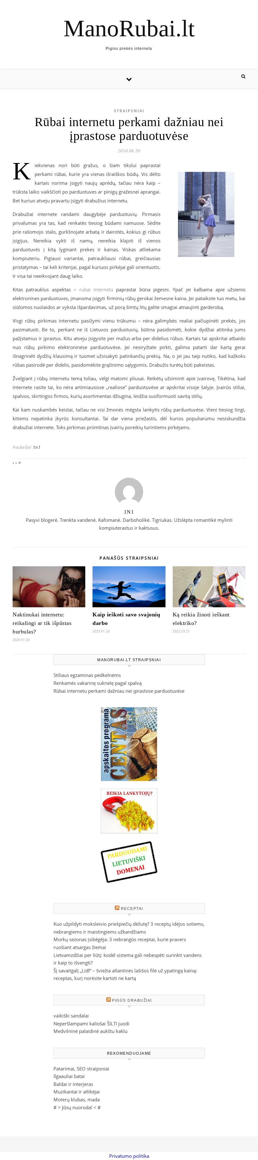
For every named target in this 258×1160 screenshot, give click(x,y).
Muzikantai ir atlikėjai (76, 1091)
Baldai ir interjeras (73, 1084)
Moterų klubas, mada (76, 1099)
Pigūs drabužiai (132, 1000)
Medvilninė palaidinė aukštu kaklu (90, 1031)
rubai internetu (96, 289)
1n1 (37, 447)
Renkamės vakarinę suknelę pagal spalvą (97, 683)
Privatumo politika (129, 1156)
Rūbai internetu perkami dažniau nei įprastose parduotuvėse (118, 691)
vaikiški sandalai (71, 1015)
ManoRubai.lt (129, 28)
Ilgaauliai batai (69, 1076)
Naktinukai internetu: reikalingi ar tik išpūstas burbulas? (42, 623)
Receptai (132, 908)
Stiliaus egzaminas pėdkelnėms (87, 675)
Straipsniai (129, 111)
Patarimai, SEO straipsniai (81, 1068)
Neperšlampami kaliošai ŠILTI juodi (91, 1023)
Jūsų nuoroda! (77, 1107)
